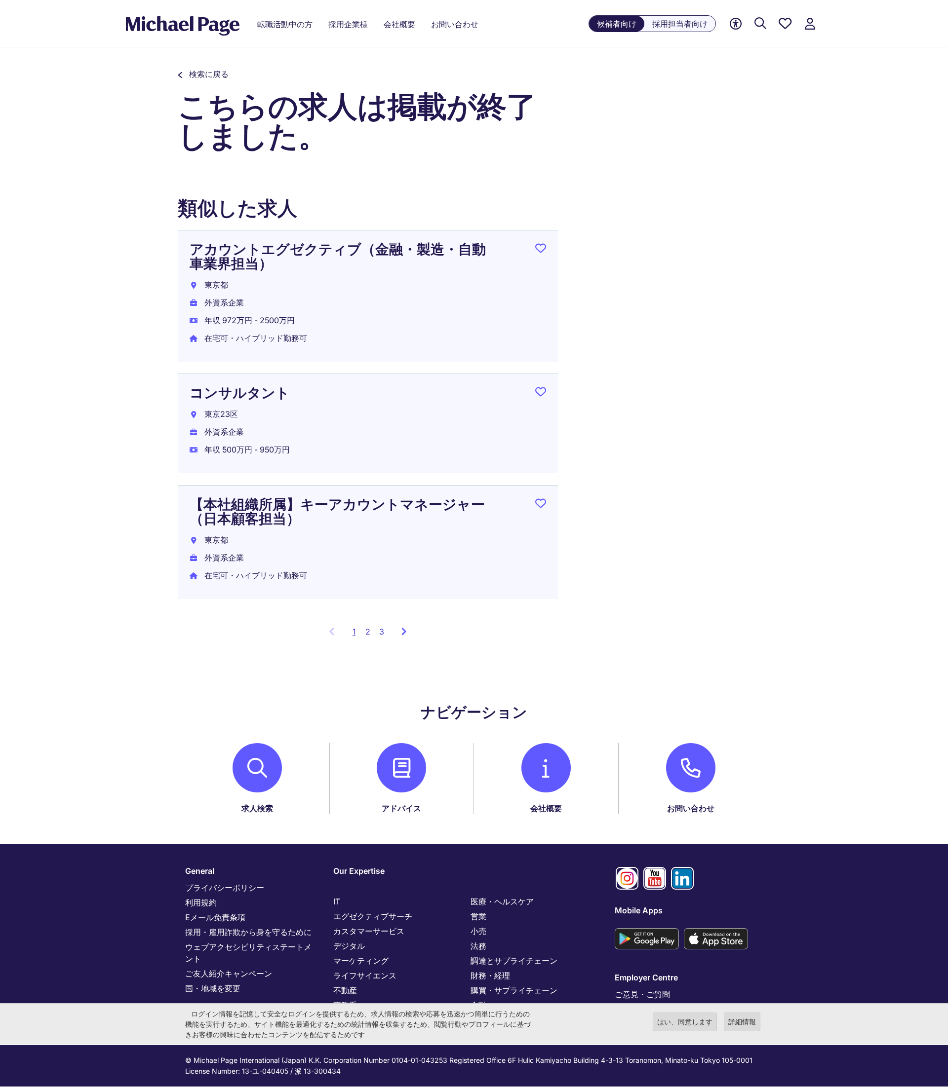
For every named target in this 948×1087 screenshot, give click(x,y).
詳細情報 (742, 1021)
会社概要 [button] (399, 24)
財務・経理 (490, 975)
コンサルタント (240, 392)
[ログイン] (809, 24)
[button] (203, 74)
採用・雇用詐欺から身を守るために (248, 932)
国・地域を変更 (212, 988)
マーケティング (361, 961)
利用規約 (201, 902)
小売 (478, 931)
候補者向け (616, 24)
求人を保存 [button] (540, 250)
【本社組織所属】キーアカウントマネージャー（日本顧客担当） (337, 511)
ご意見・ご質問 (642, 994)
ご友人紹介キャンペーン (228, 973)
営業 (478, 916)
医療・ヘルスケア (502, 901)
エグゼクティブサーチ (372, 916)
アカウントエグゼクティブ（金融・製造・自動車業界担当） (338, 256)
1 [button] (357, 634)
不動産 (345, 990)
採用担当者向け (680, 24)
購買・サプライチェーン (514, 990)
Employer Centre (646, 977)
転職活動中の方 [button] (285, 24)
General (199, 871)
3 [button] (381, 632)
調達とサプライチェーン (514, 961)
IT (336, 901)
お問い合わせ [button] (454, 24)
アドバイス (401, 808)
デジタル (349, 946)
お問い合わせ (690, 808)
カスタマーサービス (368, 931)
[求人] (760, 24)
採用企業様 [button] (348, 24)
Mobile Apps (639, 910)
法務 (478, 946)
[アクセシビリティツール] (735, 24)
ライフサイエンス (364, 975)
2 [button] (367, 632)
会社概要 (546, 808)
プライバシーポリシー (224, 888)
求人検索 (257, 808)
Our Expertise (359, 871)
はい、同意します (684, 1021)
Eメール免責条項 (215, 917)
